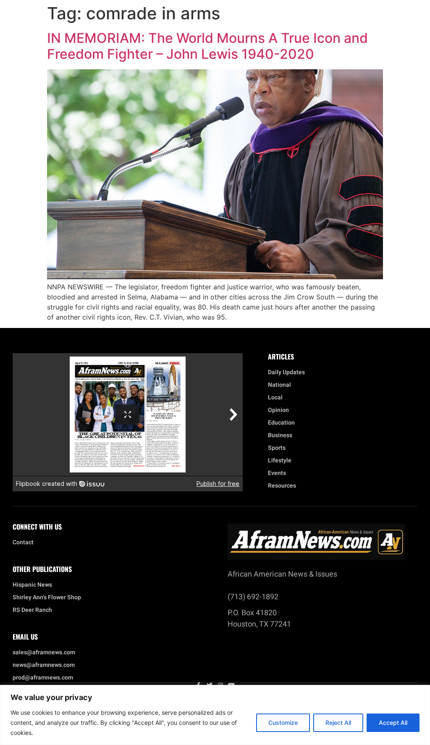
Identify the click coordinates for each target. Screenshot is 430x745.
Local (275, 397)
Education (281, 423)
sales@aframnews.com (44, 652)
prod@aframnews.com (43, 678)
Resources (282, 486)
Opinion (278, 410)
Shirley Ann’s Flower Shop (47, 597)
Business (280, 435)
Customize (283, 722)
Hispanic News (32, 585)
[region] (215, 715)
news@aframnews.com (44, 665)
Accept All (393, 722)
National (279, 385)
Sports (277, 448)
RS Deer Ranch (32, 610)
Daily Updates (286, 372)
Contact (23, 542)
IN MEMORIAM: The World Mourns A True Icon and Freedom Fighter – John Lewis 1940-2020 (207, 46)
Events (277, 473)
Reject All (338, 722)
